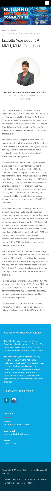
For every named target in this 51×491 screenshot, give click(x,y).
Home (4, 30)
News (30, 483)
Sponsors (42, 479)
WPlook (5, 473)
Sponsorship (29, 479)
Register (17, 479)
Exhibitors (9, 483)
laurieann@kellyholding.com (17, 434)
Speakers (21, 483)
